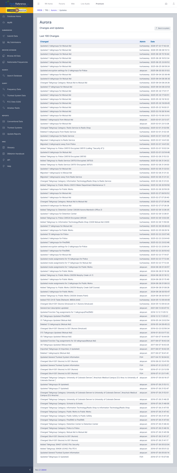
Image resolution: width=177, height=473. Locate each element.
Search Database (14, 76)
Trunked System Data (16, 95)
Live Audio (85, 4)
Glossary (11, 147)
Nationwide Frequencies (17, 62)
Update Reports (14, 134)
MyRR (9, 22)
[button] (166, 4)
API (8, 160)
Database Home (14, 16)
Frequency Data (14, 89)
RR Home (49, 4)
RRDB (39, 10)
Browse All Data (13, 56)
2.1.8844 (42, 470)
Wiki (73, 4)
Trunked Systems (14, 128)
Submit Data (12, 36)
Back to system (163, 28)
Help (9, 166)
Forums (62, 4)
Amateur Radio (13, 108)
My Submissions (14, 42)
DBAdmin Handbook (15, 154)
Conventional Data (15, 121)
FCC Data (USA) (14, 102)
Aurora (54, 10)
